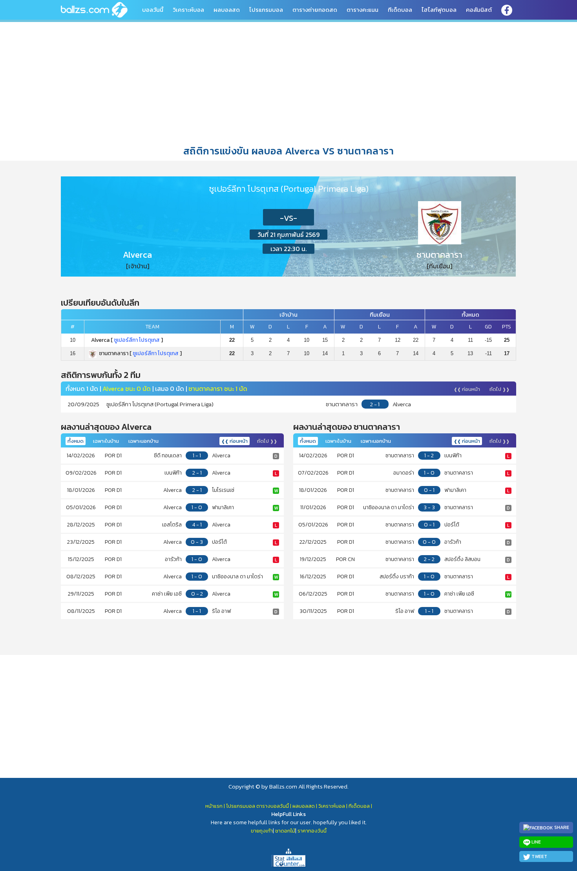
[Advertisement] (288, 82)
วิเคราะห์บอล (188, 9)
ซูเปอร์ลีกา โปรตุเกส (137, 340)
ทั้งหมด (76, 441)
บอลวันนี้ (152, 9)
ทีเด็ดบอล (400, 9)
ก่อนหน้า (467, 389)
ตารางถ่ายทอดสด (314, 9)
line (535, 841)
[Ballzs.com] (94, 9)
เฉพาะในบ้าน (106, 441)
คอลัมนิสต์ (479, 9)
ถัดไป (499, 389)
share (561, 827)
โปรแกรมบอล (266, 9)
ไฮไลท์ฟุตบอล (439, 9)
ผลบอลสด (227, 9)
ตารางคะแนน (362, 9)
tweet (538, 856)
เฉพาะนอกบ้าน (143, 441)
